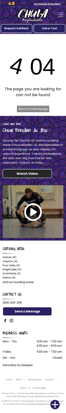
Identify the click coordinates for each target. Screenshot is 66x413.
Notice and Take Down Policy (20, 396)
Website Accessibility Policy (47, 396)
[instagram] (11, 321)
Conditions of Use (55, 393)
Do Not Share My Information (31, 393)
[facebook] (5, 321)
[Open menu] (60, 15)
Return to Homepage (33, 109)
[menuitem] (11, 379)
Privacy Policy (8, 393)
